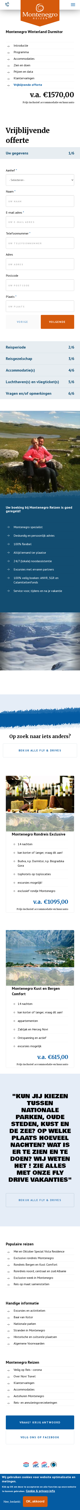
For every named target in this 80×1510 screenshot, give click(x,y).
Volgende (57, 322)
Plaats (11, 296)
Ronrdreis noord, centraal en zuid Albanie (40, 1271)
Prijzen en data (23, 71)
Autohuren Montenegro (29, 1396)
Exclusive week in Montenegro (33, 1278)
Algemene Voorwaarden (29, 1343)
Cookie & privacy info (40, 1491)
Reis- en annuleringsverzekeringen (35, 1402)
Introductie (21, 45)
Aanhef (11, 170)
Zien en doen (22, 65)
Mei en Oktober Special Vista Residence (39, 1251)
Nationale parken (25, 1324)
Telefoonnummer (18, 233)
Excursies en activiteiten (29, 1310)
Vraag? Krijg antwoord (40, 1422)
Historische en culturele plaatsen (35, 1337)
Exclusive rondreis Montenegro (34, 1258)
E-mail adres (15, 212)
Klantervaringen (24, 78)
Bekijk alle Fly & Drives (40, 750)
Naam (11, 191)
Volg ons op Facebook (40, 1437)
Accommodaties (24, 59)
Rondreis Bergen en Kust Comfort (35, 1264)
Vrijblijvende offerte (28, 85)
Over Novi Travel (25, 1376)
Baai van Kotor (23, 1317)
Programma (21, 52)
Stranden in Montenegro (29, 1330)
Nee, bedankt (12, 1501)
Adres (9, 254)
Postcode (12, 275)
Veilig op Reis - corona (28, 1370)
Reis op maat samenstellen (31, 1284)
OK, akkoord (35, 1501)
